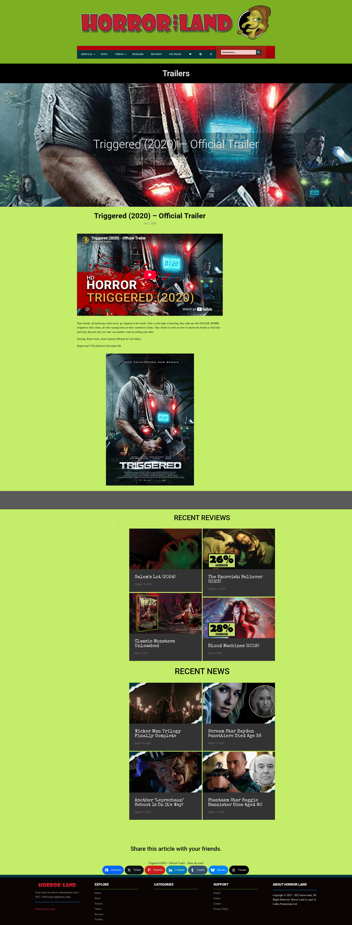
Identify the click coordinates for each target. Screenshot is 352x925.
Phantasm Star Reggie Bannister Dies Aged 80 (235, 802)
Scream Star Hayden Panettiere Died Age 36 (234, 733)
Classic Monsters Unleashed (155, 643)
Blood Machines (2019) (233, 646)
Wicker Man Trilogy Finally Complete (158, 733)
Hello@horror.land (45, 909)
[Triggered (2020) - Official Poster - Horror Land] (150, 484)
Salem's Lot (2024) (155, 577)
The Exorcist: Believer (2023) (235, 579)
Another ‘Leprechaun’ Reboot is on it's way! (159, 802)
